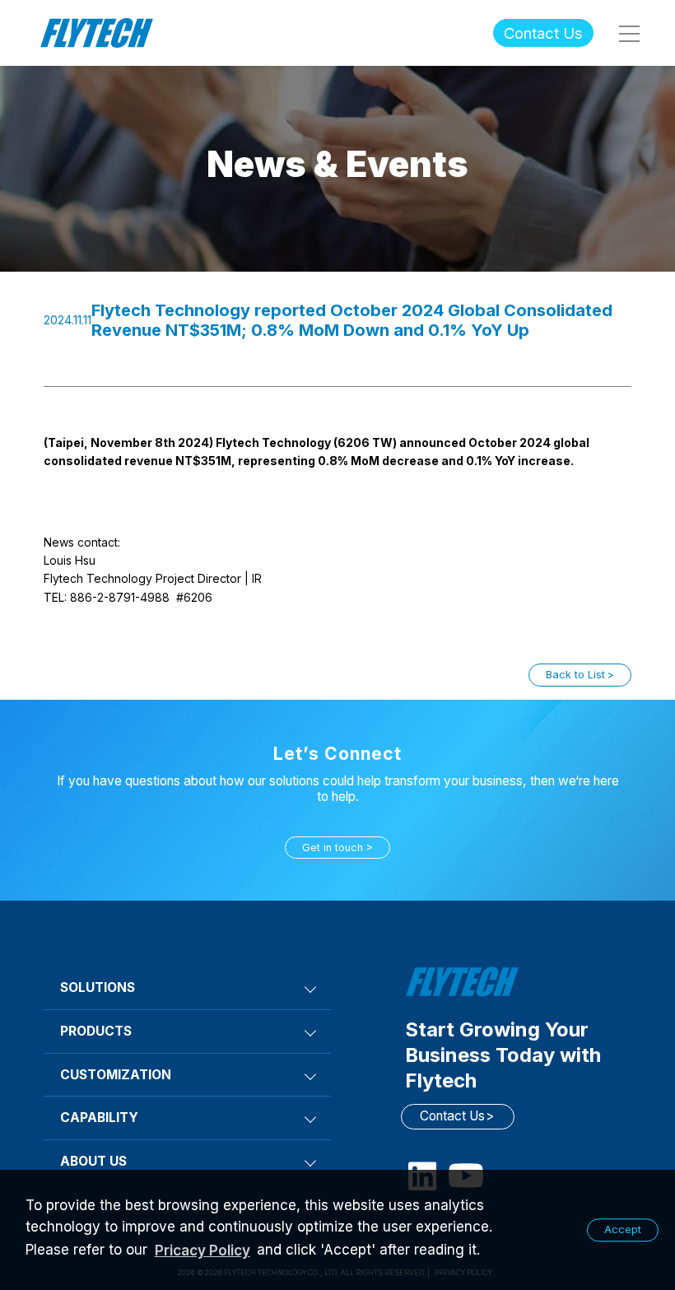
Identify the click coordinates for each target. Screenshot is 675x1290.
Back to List (575, 674)
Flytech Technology (97, 33)
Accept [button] (622, 1229)
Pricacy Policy (202, 1250)
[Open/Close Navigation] (628, 33)
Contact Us (543, 33)
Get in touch (332, 847)
